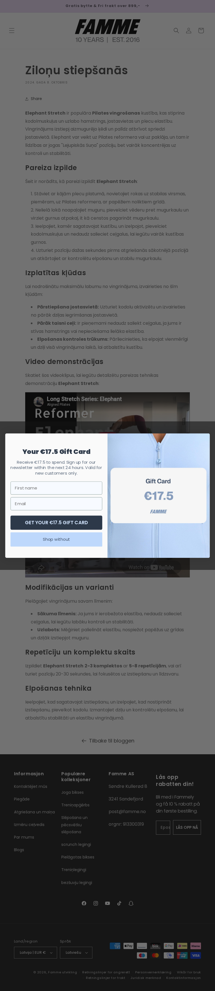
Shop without (56, 539)
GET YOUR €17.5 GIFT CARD (56, 522)
